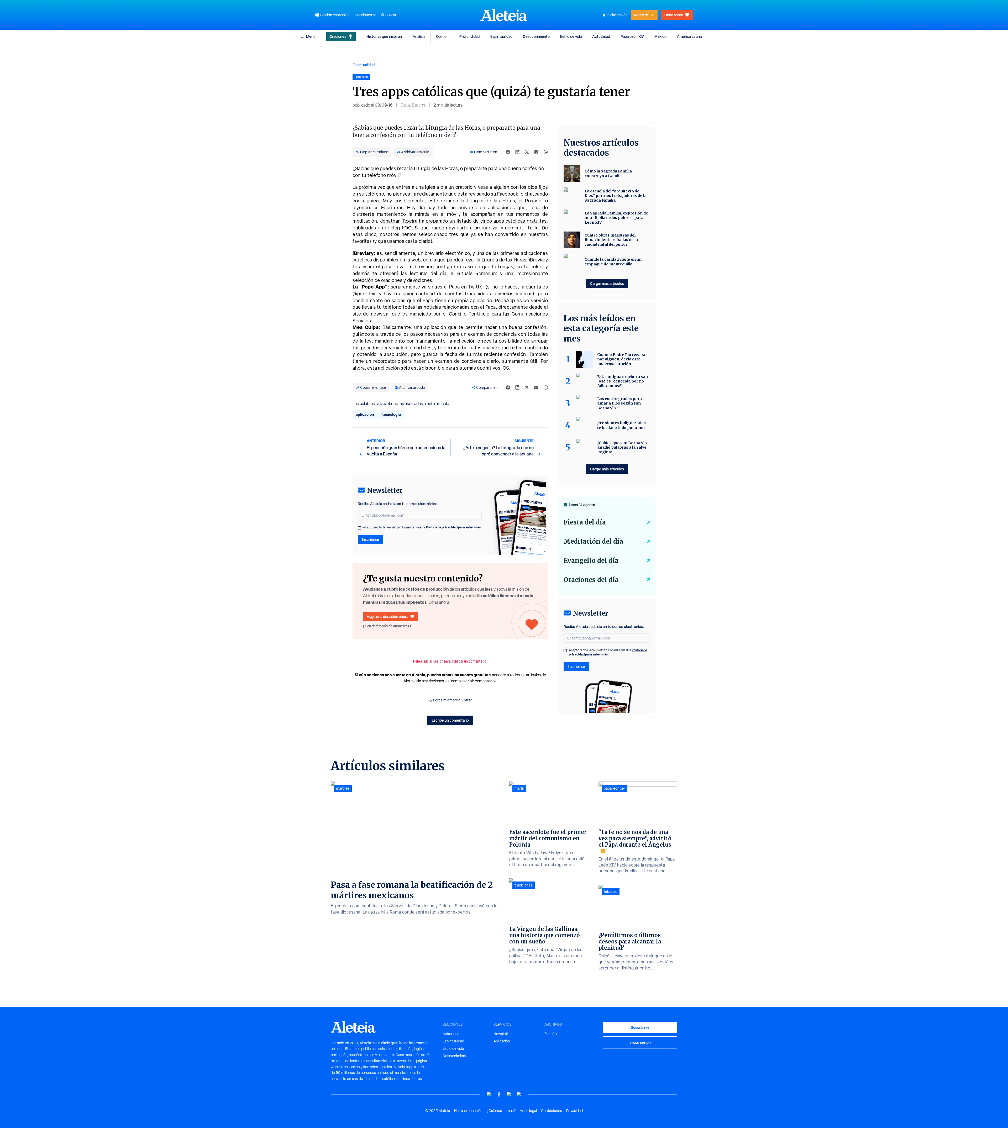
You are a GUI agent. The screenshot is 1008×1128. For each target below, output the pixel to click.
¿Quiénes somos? (501, 1110)
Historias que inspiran (384, 36)
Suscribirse (640, 1027)
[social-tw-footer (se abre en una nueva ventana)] (509, 1094)
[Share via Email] (536, 152)
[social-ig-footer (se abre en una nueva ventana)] (519, 1094)
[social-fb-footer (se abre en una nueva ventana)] (499, 1094)
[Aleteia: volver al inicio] (504, 15)
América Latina (689, 36)
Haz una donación (468, 1110)
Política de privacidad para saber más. (454, 527)
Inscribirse (370, 539)
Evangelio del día (591, 561)
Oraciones (337, 36)
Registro (641, 14)
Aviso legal (528, 1110)
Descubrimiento (536, 36)
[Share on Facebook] (508, 152)
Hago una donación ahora (387, 616)
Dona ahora (673, 14)
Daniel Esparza (413, 105)
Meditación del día (593, 541)
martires (343, 788)
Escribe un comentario (450, 720)
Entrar (467, 700)
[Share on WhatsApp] (546, 152)
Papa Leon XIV (632, 36)
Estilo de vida (571, 36)
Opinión (442, 36)
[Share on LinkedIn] (517, 152)
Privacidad (574, 1110)
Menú (311, 36)
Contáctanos (551, 1110)
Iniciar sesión (617, 15)
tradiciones (523, 885)
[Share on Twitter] (527, 152)
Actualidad (601, 36)
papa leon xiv (614, 788)
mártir (519, 788)
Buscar (390, 15)
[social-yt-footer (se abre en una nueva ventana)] (489, 1094)
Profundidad (469, 36)
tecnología (391, 414)
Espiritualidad (501, 36)
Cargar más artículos (607, 283)
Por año (550, 1033)
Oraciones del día (591, 580)
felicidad (610, 891)
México (660, 36)
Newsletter (503, 1033)
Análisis (419, 36)
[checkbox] (359, 527)
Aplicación (502, 1041)
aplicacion (365, 414)
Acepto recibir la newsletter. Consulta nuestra (422, 527)
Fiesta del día (585, 522)
